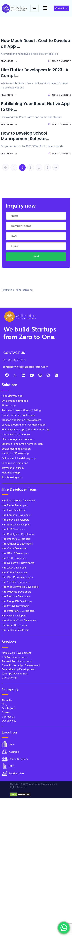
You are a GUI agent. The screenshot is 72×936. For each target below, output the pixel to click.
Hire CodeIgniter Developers (18, 534)
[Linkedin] (23, 375)
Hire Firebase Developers (16, 596)
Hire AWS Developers (14, 615)
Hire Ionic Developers (14, 510)
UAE (11, 766)
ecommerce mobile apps (16, 434)
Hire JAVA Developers (14, 567)
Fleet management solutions (18, 439)
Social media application (16, 449)
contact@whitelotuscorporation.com (25, 366)
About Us (7, 700)
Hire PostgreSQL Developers (18, 611)
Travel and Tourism (13, 468)
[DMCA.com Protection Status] (20, 794)
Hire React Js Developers (16, 539)
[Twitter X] (15, 375)
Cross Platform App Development (21, 665)
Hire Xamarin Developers (16, 515)
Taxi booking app (12, 477)
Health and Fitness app (15, 453)
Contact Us (8, 716)
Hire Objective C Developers (18, 563)
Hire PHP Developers (13, 529)
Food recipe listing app (15, 463)
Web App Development (15, 673)
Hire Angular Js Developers (17, 544)
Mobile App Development (16, 653)
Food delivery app (12, 396)
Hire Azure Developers (14, 625)
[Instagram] (48, 375)
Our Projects (9, 708)
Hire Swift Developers (14, 558)
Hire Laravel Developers (15, 520)
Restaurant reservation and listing (21, 410)
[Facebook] (7, 375)
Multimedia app (11, 472)
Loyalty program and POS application (24, 425)
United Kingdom (18, 759)
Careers (6, 712)
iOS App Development (14, 657)
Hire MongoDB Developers (17, 601)
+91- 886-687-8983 (14, 360)
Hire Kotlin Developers (14, 572)
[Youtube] (31, 375)
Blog (4, 704)
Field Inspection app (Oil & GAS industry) (25, 429)
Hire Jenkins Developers (15, 630)
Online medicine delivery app (18, 458)
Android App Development (17, 661)
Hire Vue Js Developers (15, 548)
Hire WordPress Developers (17, 577)
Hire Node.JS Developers (16, 524)
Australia (14, 752)
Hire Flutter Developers (15, 505)
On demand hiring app (15, 401)
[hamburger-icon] (34, 8)
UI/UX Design (9, 677)
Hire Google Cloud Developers (19, 620)
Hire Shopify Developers (15, 582)
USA (11, 744)
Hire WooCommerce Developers (20, 587)
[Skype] (40, 375)
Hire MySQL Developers (15, 606)
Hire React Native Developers (18, 500)
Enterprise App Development (18, 669)
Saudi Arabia (16, 773)
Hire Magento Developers (16, 592)
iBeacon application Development (21, 420)
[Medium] (56, 375)
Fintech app (9, 405)
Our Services (9, 721)
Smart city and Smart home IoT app (22, 444)
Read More (7, 61)
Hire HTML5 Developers (15, 553)
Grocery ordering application (18, 415)
